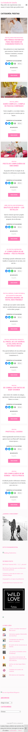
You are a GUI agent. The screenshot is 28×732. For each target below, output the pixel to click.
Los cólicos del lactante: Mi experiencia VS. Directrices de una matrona (18, 658)
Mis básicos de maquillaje (16, 675)
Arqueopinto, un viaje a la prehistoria (13, 579)
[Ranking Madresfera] (9, 553)
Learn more (12, 730)
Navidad (10, 293)
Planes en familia (19, 293)
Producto (20, 339)
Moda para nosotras (16, 37)
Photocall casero (14, 432)
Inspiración (17, 249)
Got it (20, 730)
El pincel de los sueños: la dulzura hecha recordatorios (14, 344)
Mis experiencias (18, 205)
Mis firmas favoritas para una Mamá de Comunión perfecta (14, 42)
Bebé (6, 205)
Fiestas (7, 37)
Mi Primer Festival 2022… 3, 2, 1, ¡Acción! (14, 564)
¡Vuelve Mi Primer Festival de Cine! (13, 582)
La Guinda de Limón (9, 3)
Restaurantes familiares (14, 295)
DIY (7, 249)
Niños (16, 101)
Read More (14, 75)
